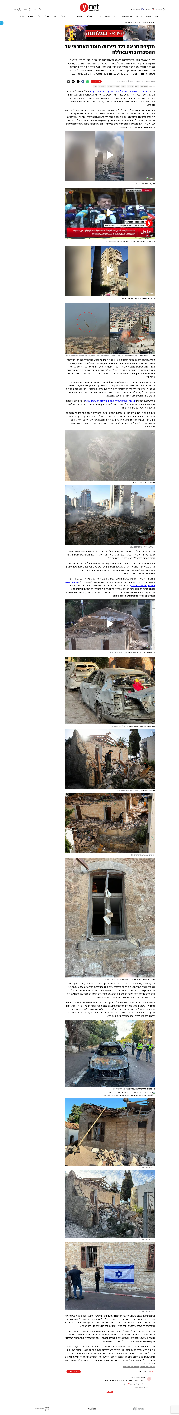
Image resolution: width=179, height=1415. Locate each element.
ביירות (123, 86)
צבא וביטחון (129, 22)
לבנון (136, 86)
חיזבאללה (111, 86)
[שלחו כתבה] (73, 81)
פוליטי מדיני (141, 22)
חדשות (151, 22)
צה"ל (95, 86)
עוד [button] (22, 16)
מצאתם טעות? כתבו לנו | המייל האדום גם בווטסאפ (139, 1367)
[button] (131, 9)
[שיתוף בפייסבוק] (82, 81)
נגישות (26, 9)
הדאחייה (130, 86)
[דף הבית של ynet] (89, 11)
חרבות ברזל (144, 86)
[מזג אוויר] (142, 10)
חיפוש (36, 9)
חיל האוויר (102, 86)
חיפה (117, 86)
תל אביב (135, 9)
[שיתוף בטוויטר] (78, 81)
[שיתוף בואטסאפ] (87, 81)
